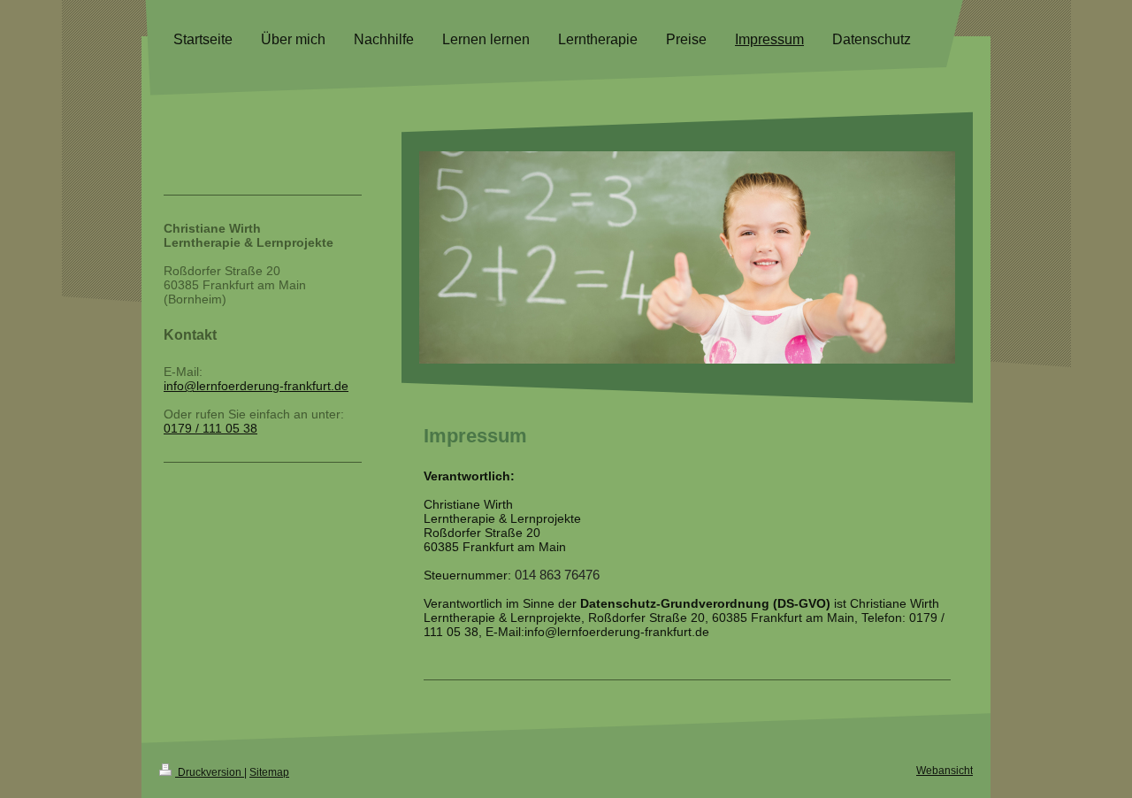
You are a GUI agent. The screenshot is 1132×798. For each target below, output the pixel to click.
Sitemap (269, 772)
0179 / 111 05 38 (210, 428)
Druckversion (209, 772)
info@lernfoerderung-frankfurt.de (256, 386)
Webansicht (944, 770)
